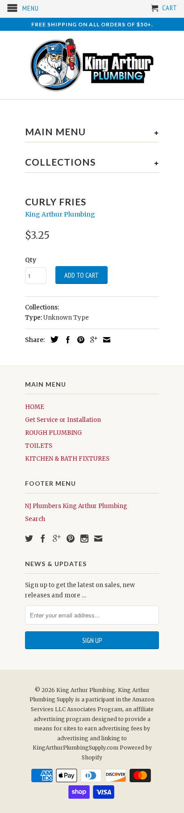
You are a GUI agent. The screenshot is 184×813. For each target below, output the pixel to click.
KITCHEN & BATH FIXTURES (67, 459)
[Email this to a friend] (104, 339)
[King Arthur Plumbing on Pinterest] (71, 538)
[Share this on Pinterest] (78, 339)
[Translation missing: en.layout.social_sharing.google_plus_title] (91, 339)
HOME (34, 407)
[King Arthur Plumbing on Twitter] (29, 538)
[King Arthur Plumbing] (92, 65)
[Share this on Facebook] (65, 339)
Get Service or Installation (63, 420)
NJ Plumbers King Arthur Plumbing (76, 506)
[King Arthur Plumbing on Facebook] (43, 538)
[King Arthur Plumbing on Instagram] (84, 538)
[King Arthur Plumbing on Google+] (57, 538)
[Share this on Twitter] (52, 339)
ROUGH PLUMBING (53, 433)
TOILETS (38, 446)
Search (35, 519)
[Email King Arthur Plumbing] (98, 538)
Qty (30, 260)
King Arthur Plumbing (60, 214)
